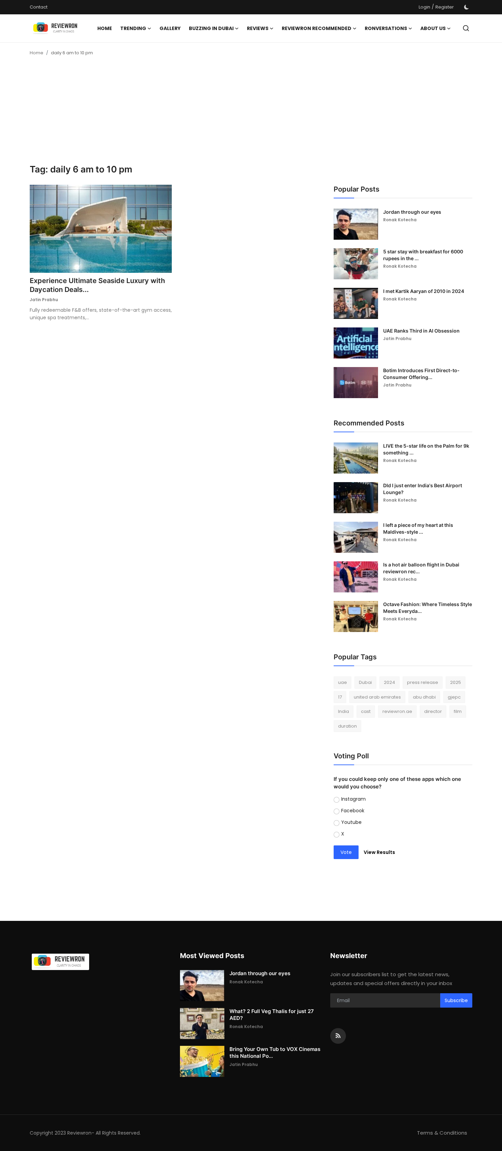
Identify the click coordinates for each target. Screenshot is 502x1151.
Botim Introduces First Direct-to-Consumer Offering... (421, 373)
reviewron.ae (397, 711)
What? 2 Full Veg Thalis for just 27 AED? (271, 1014)
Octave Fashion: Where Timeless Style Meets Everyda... (427, 607)
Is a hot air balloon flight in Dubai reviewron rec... (421, 568)
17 (340, 697)
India (343, 711)
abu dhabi (424, 697)
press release (422, 682)
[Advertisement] (251, 112)
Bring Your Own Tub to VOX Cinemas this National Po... (274, 1052)
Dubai (365, 682)
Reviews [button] (257, 28)
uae (342, 682)
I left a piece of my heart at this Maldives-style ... (418, 528)
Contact (38, 7)
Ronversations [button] (386, 28)
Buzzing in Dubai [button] (211, 28)
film (458, 711)
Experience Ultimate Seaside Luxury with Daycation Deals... (97, 285)
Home (104, 28)
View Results (379, 852)
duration (347, 726)
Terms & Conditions (442, 1132)
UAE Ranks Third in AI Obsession (421, 331)
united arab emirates (377, 697)
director (433, 711)
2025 (455, 682)
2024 (389, 682)
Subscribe (456, 1000)
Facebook (352, 810)
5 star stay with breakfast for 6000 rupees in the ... (423, 255)
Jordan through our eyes (412, 212)
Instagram (353, 799)
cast (366, 711)
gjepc (454, 697)
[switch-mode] (466, 7)
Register (444, 7)
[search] (466, 28)
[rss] (338, 1036)
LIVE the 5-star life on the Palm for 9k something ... (426, 449)
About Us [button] (433, 28)
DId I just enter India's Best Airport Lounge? (422, 488)
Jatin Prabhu (44, 300)
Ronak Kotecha (400, 220)
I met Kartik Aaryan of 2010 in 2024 (423, 291)
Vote (346, 852)
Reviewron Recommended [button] (316, 28)
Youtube (351, 822)
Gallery (170, 28)
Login (424, 7)
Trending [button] (133, 28)
